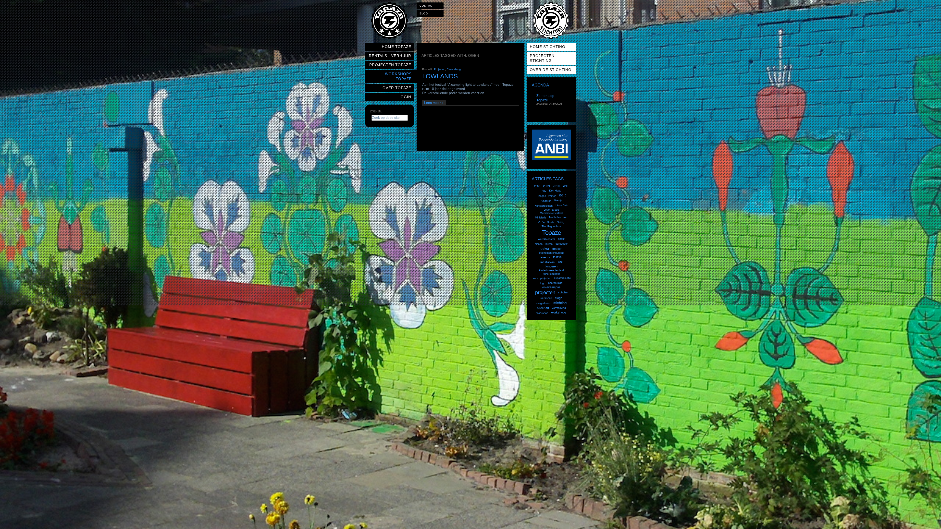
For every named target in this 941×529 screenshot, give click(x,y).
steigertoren (543, 303)
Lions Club (562, 205)
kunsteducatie (562, 278)
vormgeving (559, 308)
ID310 (562, 195)
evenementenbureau (551, 252)
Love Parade (551, 209)
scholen (563, 292)
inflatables (547, 262)
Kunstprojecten (544, 205)
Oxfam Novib (546, 222)
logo (542, 283)
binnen (539, 244)
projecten (545, 292)
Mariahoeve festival (551, 213)
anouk (561, 238)
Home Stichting (547, 47)
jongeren (551, 266)
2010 (556, 186)
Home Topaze (396, 47)
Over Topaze (397, 88)
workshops (558, 312)
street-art (543, 308)
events (545, 257)
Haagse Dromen (546, 196)
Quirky (561, 222)
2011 (566, 185)
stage (558, 298)
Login (404, 97)
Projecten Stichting (542, 58)
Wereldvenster (546, 239)
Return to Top (928, 525)
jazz (560, 262)
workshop (542, 313)
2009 (546, 186)
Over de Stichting (550, 70)
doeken (557, 248)
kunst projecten (542, 278)
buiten (549, 244)
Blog (424, 13)
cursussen (562, 243)
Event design (454, 69)
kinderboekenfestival (551, 270)
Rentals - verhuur (390, 56)
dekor (545, 248)
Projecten (439, 69)
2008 (537, 186)
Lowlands (440, 76)
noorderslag (555, 283)
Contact (427, 5)
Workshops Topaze (398, 76)
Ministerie (540, 217)
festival (557, 257)
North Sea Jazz (558, 217)
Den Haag (555, 190)
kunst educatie (551, 274)
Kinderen (546, 201)
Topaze (551, 232)
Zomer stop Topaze (545, 97)
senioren (546, 298)
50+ (544, 191)
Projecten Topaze (390, 65)
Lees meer (432, 103)
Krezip (558, 200)
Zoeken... (376, 111)
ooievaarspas (551, 287)
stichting (560, 302)
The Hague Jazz (551, 226)
